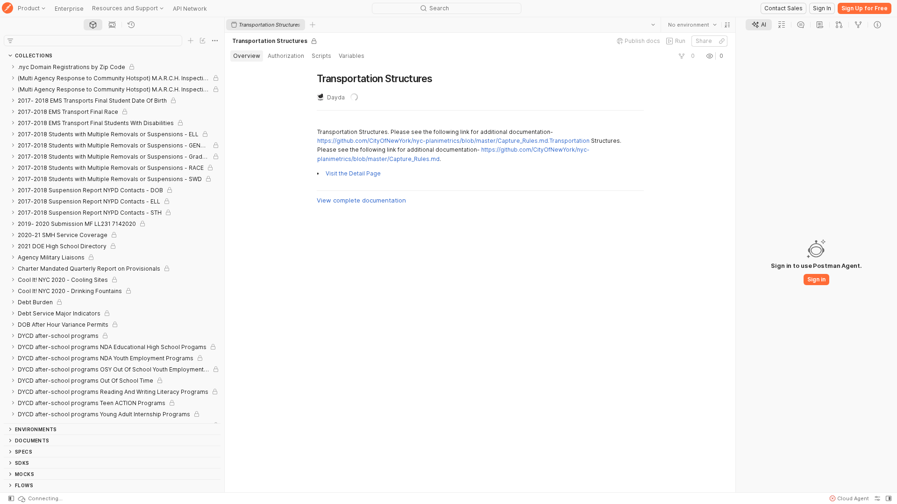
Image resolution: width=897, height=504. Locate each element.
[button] (727, 25)
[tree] (112, 242)
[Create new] (190, 40)
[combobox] (692, 25)
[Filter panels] (10, 40)
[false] (681, 56)
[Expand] (13, 66)
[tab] (93, 24)
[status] (40, 498)
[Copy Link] (721, 41)
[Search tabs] (653, 24)
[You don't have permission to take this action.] (312, 24)
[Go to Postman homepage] (7, 8)
